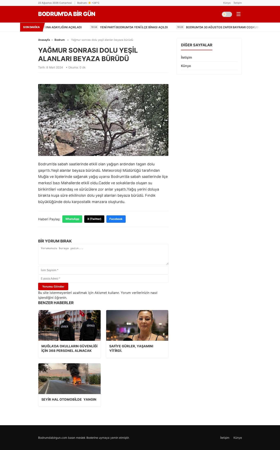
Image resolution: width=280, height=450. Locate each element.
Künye (227, 2)
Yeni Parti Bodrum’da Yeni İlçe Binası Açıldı (113, 27)
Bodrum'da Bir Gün (66, 13)
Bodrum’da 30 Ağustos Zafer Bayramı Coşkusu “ (203, 27)
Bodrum (60, 39)
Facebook (116, 218)
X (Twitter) (94, 218)
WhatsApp (72, 218)
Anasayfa (44, 39)
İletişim (238, 2)
